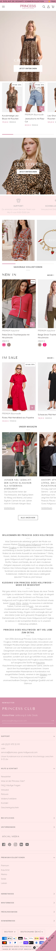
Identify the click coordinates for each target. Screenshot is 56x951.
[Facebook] (3, 844)
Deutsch (9, 931)
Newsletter (6, 776)
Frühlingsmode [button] (9, 912)
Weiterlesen (9, 508)
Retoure (4, 794)
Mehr (50, 275)
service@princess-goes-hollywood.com (19, 752)
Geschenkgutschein (10, 807)
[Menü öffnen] (4, 7)
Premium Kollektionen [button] (13, 857)
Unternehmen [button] (8, 827)
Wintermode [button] (7, 903)
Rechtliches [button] (7, 818)
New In (9, 275)
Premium (5, 865)
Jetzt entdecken (28, 68)
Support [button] (5, 736)
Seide (3, 879)
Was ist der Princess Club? (13, 781)
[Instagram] (15, 844)
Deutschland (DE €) (31, 931)
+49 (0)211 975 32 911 (10, 744)
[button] (45, 940)
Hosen (12, 603)
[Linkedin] (21, 844)
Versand (5, 790)
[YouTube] (27, 844)
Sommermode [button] (8, 921)
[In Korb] (19, 108)
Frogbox (13, 547)
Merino (4, 874)
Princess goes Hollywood (29, 544)
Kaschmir (40, 662)
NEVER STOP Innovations (24, 949)
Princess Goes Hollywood (18, 946)
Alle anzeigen (28, 517)
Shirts (18, 603)
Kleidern (43, 674)
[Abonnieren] (50, 721)
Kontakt (4, 803)
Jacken (25, 603)
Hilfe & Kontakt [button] (9, 768)
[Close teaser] (34, 947)
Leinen (4, 883)
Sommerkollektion (34, 1)
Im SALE (10, 357)
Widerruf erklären (9, 798)
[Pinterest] (9, 844)
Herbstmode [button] (7, 894)
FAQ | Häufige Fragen (10, 785)
